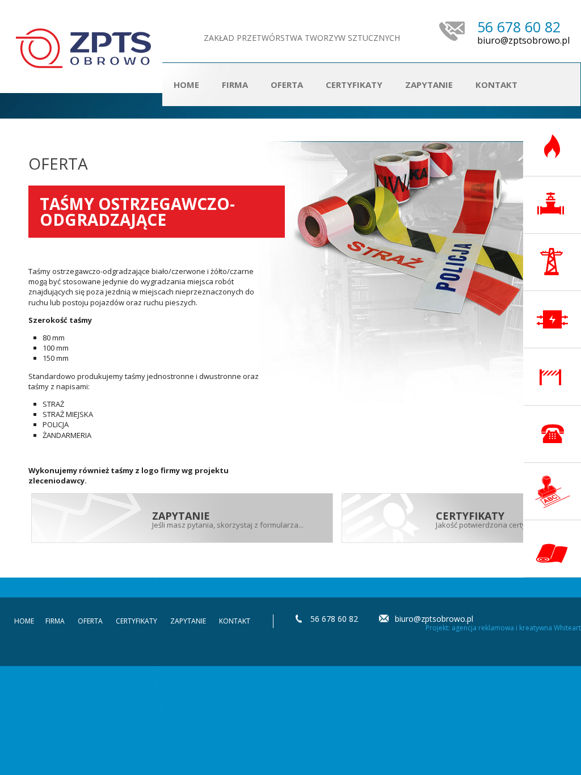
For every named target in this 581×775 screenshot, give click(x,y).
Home (186, 84)
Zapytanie (429, 84)
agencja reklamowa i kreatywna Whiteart (516, 628)
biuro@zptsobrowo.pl (523, 40)
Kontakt (496, 84)
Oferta (90, 621)
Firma (235, 84)
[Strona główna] (83, 48)
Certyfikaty (354, 84)
